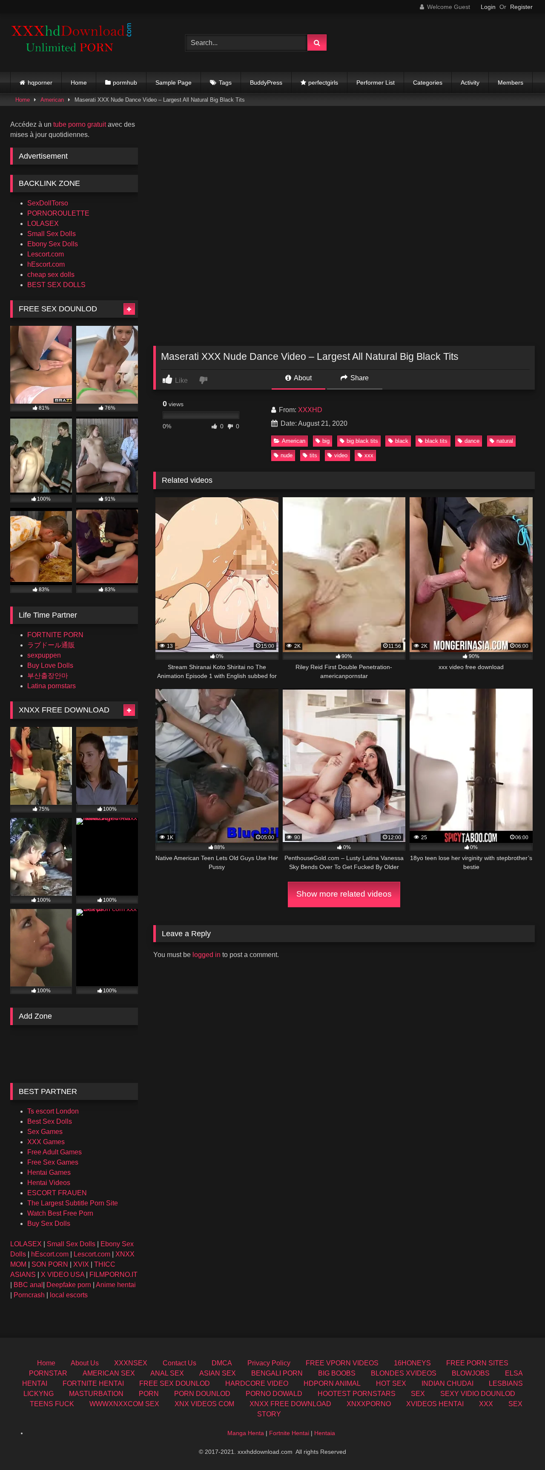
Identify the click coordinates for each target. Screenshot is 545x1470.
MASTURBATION (96, 1393)
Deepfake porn (68, 1284)
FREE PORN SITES (477, 1363)
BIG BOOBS (337, 1373)
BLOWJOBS (471, 1373)
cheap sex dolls (51, 274)
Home (79, 82)
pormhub (125, 82)
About (302, 378)
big (326, 441)
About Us (85, 1363)
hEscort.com (46, 264)
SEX (418, 1393)
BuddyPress (266, 82)
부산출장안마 (47, 675)
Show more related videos (344, 893)
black (401, 441)
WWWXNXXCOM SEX (124, 1403)
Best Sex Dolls (49, 1121)
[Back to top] (518, 1444)
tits (313, 455)
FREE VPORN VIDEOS (342, 1363)
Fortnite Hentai (289, 1433)
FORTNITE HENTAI (93, 1383)
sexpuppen (44, 655)
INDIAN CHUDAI (447, 1383)
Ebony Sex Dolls (52, 244)
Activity (470, 82)
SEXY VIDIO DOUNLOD (477, 1393)
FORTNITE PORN (55, 634)
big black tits (362, 441)
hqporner (40, 82)
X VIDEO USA (62, 1274)
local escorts (69, 1295)
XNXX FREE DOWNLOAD (290, 1403)
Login (488, 6)
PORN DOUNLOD (202, 1393)
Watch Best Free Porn (60, 1213)
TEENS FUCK (52, 1403)
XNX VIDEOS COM (204, 1403)
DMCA (222, 1363)
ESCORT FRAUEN (57, 1193)
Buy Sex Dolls (48, 1223)
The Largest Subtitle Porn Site (72, 1203)
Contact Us (179, 1363)
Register (521, 6)
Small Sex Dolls (51, 233)
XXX (486, 1403)
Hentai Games (49, 1172)
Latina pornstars (51, 685)
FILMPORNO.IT (113, 1274)
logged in (206, 954)
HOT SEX (391, 1383)
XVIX (81, 1264)
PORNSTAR (48, 1373)
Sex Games (45, 1131)
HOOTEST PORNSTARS (357, 1393)
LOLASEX (43, 223)
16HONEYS (412, 1363)
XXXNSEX (130, 1363)
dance (472, 441)
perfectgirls (323, 82)
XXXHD (310, 409)
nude (287, 455)
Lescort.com (45, 254)
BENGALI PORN (277, 1373)
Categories (427, 82)
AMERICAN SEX (109, 1373)
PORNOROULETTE (58, 213)
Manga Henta (245, 1433)
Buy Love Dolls (50, 665)
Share (359, 378)
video (340, 455)
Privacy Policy (268, 1363)
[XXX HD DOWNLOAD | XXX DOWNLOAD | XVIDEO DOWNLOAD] (74, 42)
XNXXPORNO (369, 1403)
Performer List (375, 82)
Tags (225, 82)
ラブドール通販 (51, 645)
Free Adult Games (54, 1152)
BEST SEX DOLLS (56, 284)
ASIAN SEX (217, 1373)
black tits (436, 441)
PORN (149, 1393)
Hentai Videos (48, 1182)
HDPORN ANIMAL (332, 1383)
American (52, 100)
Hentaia (324, 1433)
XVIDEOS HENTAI (435, 1403)
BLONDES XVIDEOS (403, 1373)
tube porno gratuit (79, 124)
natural (504, 441)
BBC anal (28, 1284)
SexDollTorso (47, 203)
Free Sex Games (52, 1162)
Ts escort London (53, 1111)
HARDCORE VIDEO (256, 1383)
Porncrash (29, 1295)
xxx (368, 455)
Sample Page (173, 82)
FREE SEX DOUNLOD (174, 1383)
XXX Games (46, 1141)
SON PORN (50, 1264)
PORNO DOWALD (274, 1393)
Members (510, 82)
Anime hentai (116, 1284)
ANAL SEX (167, 1373)
